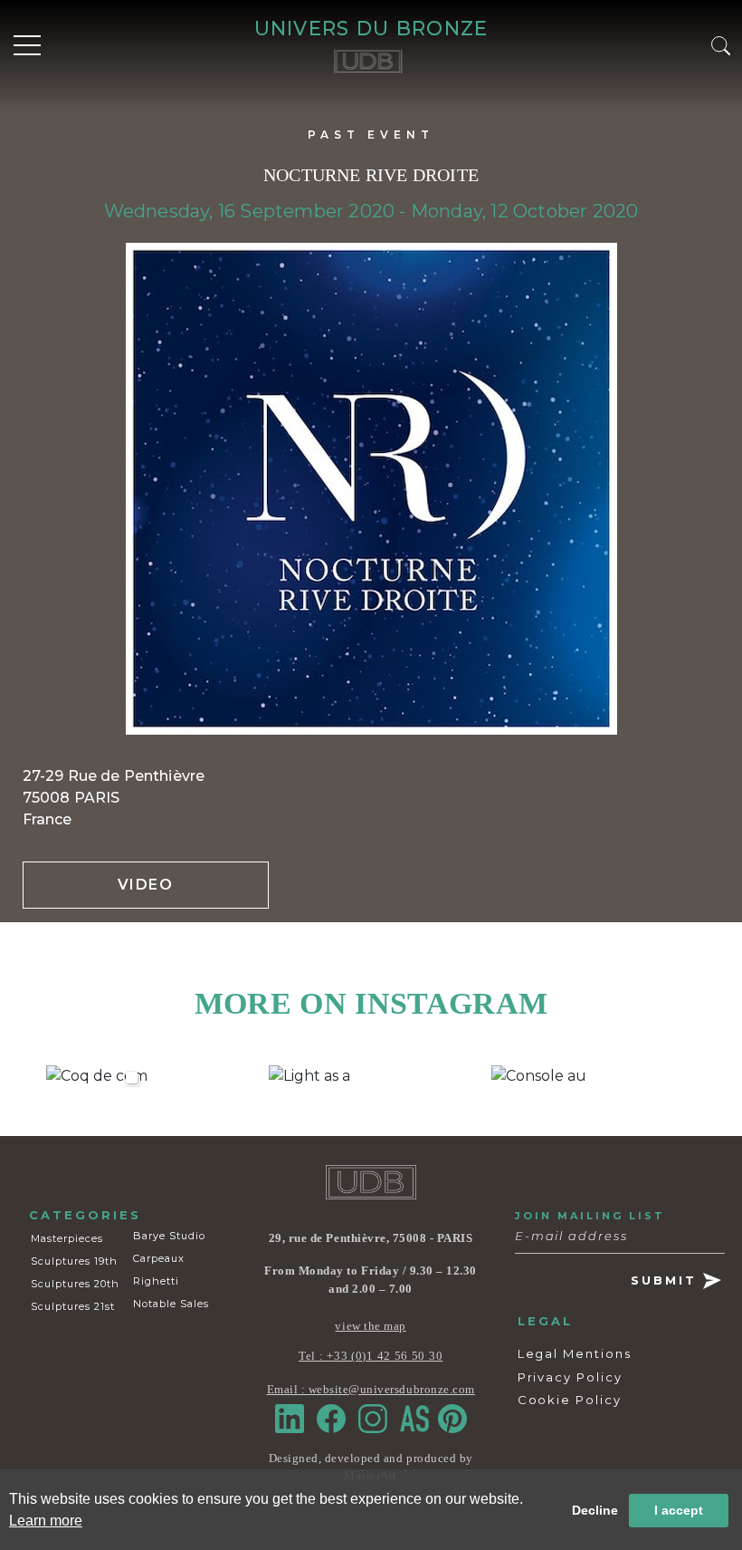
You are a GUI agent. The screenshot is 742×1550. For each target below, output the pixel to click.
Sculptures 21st (73, 1306)
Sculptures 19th (74, 1261)
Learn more (45, 1520)
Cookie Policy (570, 1399)
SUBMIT (667, 1280)
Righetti (156, 1281)
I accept (678, 1510)
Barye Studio (169, 1235)
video (145, 884)
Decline (595, 1510)
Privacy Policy (570, 1377)
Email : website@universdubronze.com (371, 1389)
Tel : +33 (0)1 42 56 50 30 (370, 1355)
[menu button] (27, 45)
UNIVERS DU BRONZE (371, 28)
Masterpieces (67, 1238)
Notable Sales (171, 1303)
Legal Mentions (575, 1353)
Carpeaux (159, 1258)
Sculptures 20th (75, 1283)
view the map (370, 1326)
